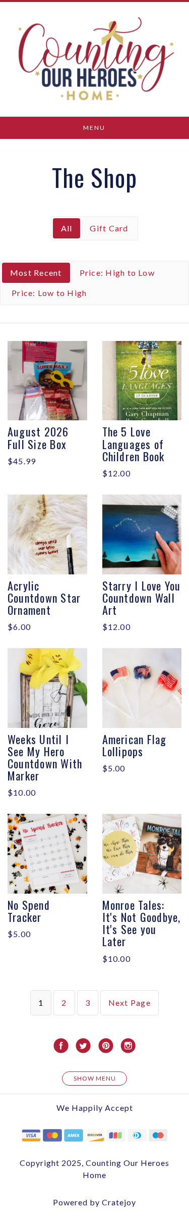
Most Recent (36, 272)
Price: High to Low (117, 272)
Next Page (129, 1002)
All (67, 228)
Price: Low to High (49, 293)
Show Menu (95, 1078)
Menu (94, 127)
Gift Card (109, 228)
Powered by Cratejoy (94, 1202)
